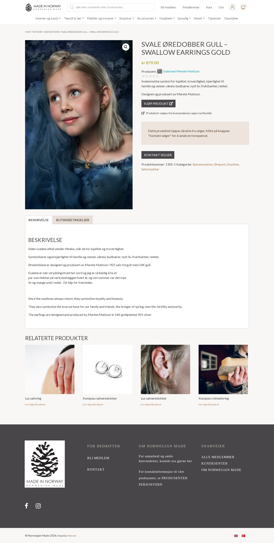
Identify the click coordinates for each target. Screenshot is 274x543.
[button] (125, 47)
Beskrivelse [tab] (38, 220)
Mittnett (71, 535)
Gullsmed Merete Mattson (181, 71)
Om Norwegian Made (221, 470)
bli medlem (98, 458)
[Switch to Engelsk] (236, 535)
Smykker (37, 32)
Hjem (28, 32)
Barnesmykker (203, 164)
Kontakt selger (158, 155)
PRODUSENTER (175, 478)
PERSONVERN (150, 484)
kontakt (96, 469)
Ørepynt (220, 164)
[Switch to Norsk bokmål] (243, 535)
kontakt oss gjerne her (176, 461)
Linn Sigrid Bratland (35, 404)
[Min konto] (232, 7)
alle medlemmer (217, 457)
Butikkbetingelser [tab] (72, 220)
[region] (137, 476)
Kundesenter (214, 463)
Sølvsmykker (52, 32)
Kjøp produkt (156, 103)
